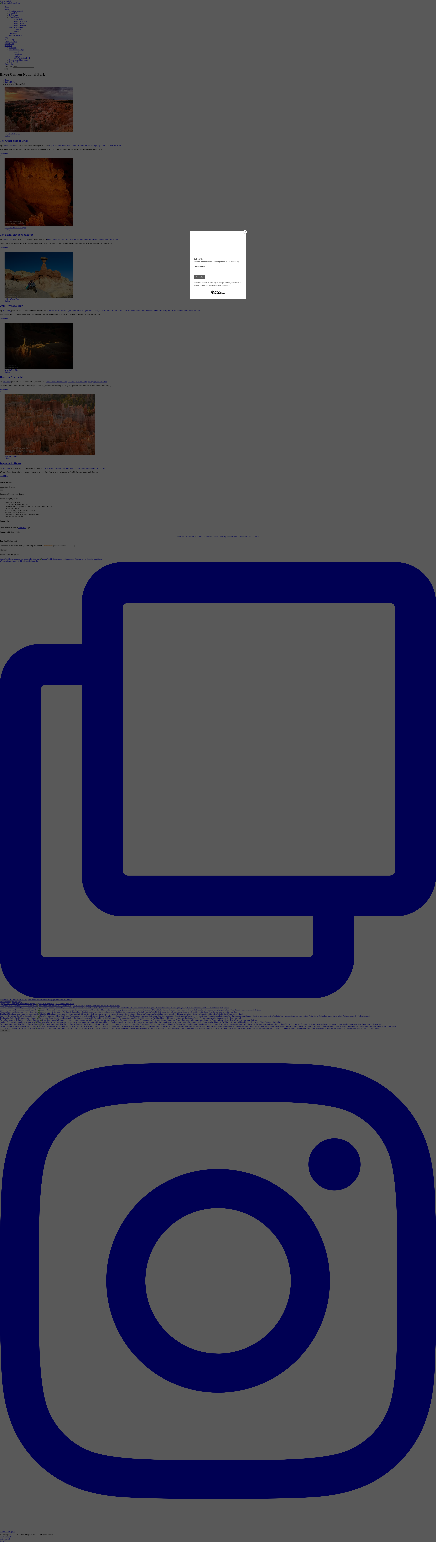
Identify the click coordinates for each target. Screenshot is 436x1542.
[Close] (245, 232)
